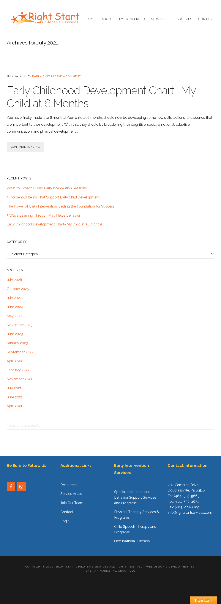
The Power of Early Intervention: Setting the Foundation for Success (61, 206)
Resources (68, 485)
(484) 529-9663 (186, 496)
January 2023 (17, 343)
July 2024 (14, 298)
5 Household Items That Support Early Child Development (53, 197)
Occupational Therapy (132, 541)
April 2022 (15, 361)
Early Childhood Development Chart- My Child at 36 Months (55, 224)
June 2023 (15, 334)
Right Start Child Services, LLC (44, 18)
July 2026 (14, 280)
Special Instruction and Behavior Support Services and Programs (135, 497)
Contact (66, 512)
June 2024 (15, 307)
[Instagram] (21, 486)
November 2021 (19, 379)
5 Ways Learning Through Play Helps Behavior (43, 215)
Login (64, 521)
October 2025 (18, 289)
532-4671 (191, 501)
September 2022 (20, 352)
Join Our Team (71, 503)
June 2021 (14, 397)
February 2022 (18, 370)
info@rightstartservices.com (190, 512)
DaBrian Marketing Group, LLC (110, 570)
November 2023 (20, 325)
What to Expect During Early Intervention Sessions (47, 188)
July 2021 (14, 388)
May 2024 (15, 316)
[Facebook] (11, 486)
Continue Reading (25, 146)
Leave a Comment (67, 76)
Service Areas (71, 494)
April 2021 (14, 406)
